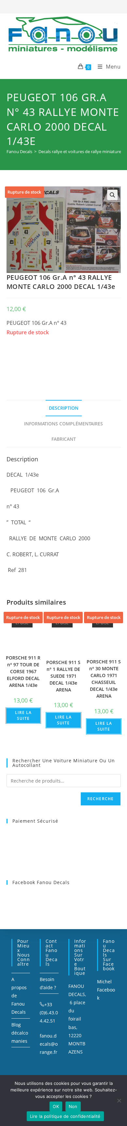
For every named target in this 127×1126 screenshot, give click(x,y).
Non (73, 1106)
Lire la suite (23, 715)
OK (56, 1106)
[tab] (64, 408)
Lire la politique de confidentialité (65, 1116)
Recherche (100, 798)
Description (63, 408)
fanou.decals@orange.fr (49, 1044)
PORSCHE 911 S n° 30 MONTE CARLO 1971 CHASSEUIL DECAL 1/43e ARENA (104, 678)
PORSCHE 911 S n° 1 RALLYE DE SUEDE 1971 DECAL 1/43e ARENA (63, 676)
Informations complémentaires (63, 423)
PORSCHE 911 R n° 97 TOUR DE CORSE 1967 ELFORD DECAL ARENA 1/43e (23, 671)
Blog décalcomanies (19, 1033)
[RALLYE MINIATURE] (55, 360)
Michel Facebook (106, 989)
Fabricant (63, 439)
